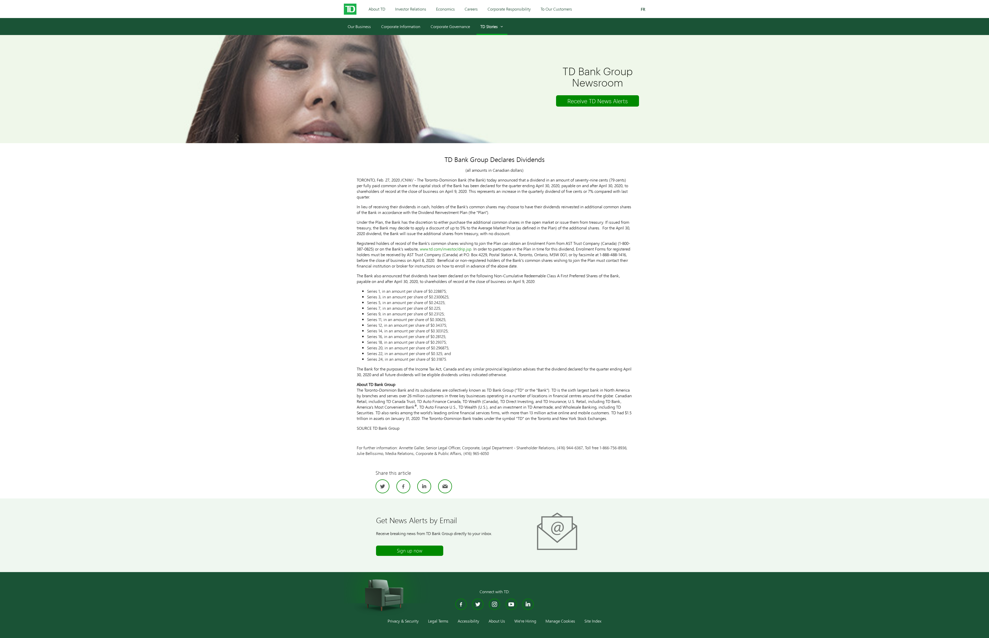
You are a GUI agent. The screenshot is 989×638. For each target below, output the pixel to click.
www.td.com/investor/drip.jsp (445, 249)
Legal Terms (438, 621)
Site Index (592, 621)
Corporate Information (400, 26)
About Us (497, 621)
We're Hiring (525, 621)
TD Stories (489, 26)
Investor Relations (410, 9)
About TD (377, 9)
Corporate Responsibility (509, 9)
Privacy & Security (403, 621)
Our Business (359, 26)
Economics (445, 9)
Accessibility (468, 621)
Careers (471, 9)
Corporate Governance (450, 26)
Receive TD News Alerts (597, 101)
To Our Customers (556, 9)
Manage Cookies (560, 621)
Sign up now (409, 550)
